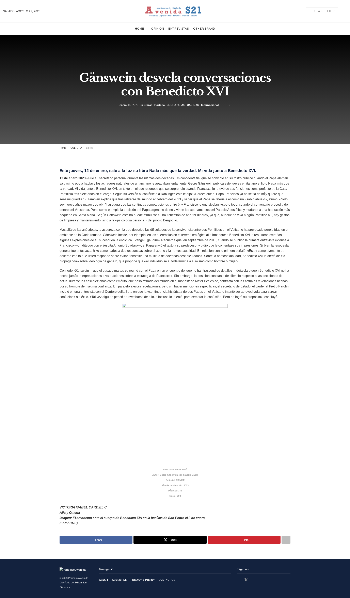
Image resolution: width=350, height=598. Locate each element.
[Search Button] (345, 11)
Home (139, 28)
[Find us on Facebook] (238, 580)
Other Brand (204, 28)
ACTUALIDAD (190, 105)
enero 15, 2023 (129, 105)
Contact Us (167, 580)
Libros (148, 105)
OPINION (157, 28)
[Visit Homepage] (173, 11)
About (103, 580)
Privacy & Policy (143, 580)
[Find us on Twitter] (246, 580)
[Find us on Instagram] (253, 580)
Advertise (119, 580)
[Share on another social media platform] (286, 540)
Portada (159, 105)
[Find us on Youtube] (260, 580)
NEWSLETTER (324, 11)
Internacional (210, 105)
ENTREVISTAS (178, 28)
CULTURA (173, 105)
